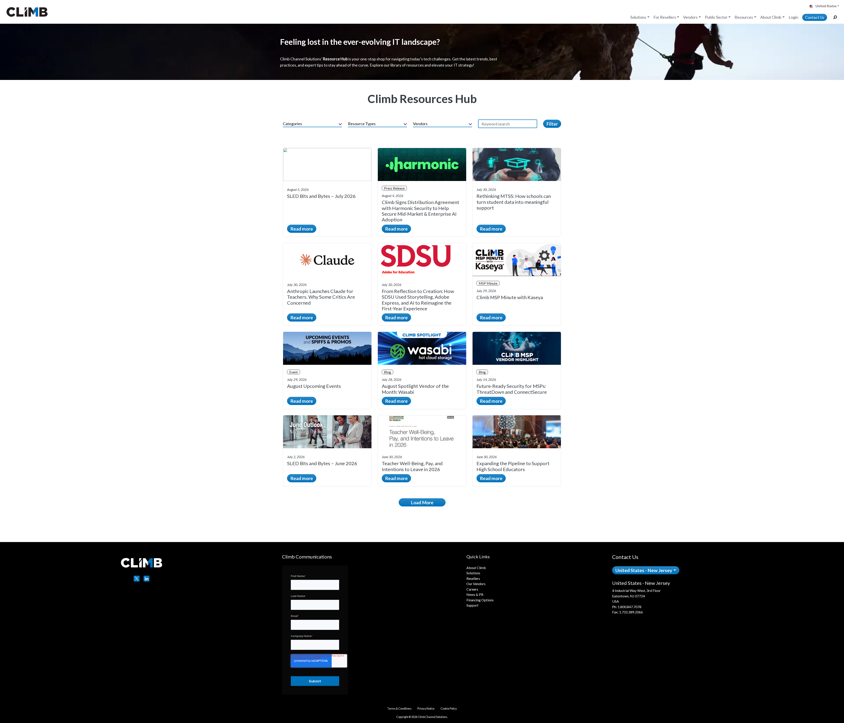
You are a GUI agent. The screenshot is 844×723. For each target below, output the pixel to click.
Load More (422, 502)
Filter (552, 124)
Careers (472, 589)
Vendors (420, 123)
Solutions (473, 573)
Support (472, 605)
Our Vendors (476, 584)
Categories (292, 123)
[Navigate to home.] (26, 12)
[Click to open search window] (835, 17)
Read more (301, 228)
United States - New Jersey (643, 570)
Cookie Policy (448, 708)
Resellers (473, 578)
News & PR (474, 594)
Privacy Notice (426, 708)
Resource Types (362, 123)
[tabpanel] (668, 597)
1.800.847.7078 (629, 607)
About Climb (476, 568)
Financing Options (480, 600)
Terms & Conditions (399, 708)
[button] (826, 6)
